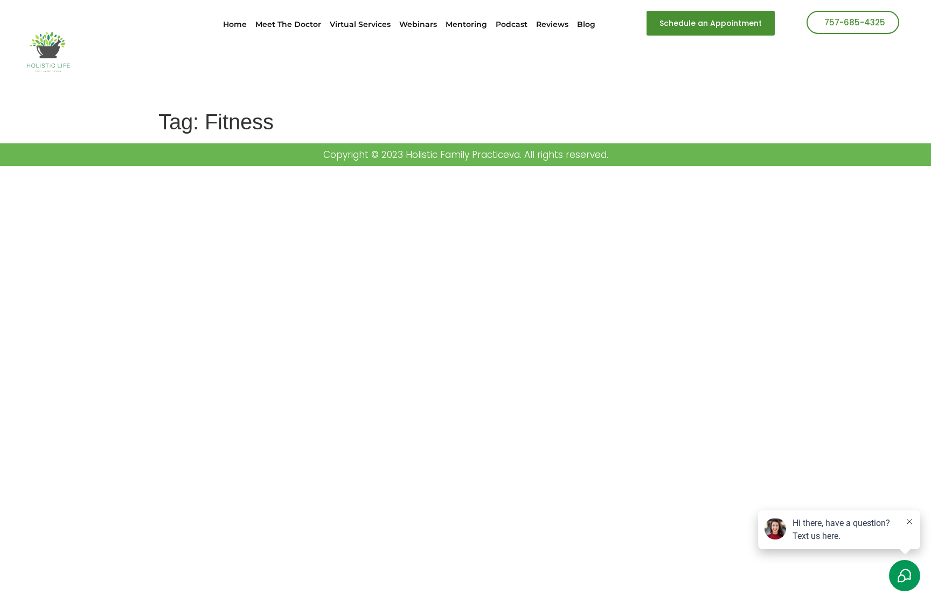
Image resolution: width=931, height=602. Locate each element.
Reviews (552, 24)
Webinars (418, 24)
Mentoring (466, 24)
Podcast (511, 24)
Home (235, 24)
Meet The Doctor (288, 24)
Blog (586, 24)
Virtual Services (360, 24)
